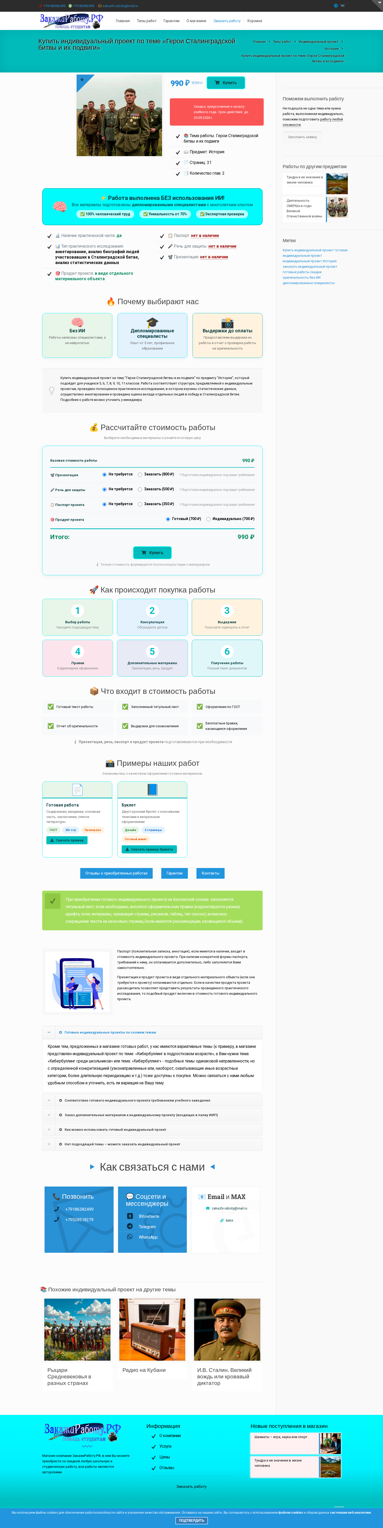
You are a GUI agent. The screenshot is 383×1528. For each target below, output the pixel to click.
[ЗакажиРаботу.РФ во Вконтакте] (342, 5)
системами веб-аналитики (350, 1512)
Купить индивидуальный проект (308, 250)
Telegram (147, 1226)
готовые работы (296, 272)
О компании (170, 1435)
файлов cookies (290, 1512)
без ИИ (315, 277)
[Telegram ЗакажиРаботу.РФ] (336, 5)
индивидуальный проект (302, 261)
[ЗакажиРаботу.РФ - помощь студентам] (75, 21)
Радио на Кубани (144, 1370)
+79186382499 (54, 6)
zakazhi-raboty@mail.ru (120, 6)
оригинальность (296, 277)
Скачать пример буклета (151, 849)
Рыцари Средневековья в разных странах (69, 1376)
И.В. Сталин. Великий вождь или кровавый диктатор (224, 1376)
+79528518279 (79, 1219)
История (330, 261)
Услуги (165, 1446)
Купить (229, 82)
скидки (316, 272)
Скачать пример (69, 840)
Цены (164, 1457)
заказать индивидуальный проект (310, 266)
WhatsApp (148, 1237)
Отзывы (166, 1467)
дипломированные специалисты (309, 283)
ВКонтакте (149, 1216)
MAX (229, 1221)
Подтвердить (191, 1521)
